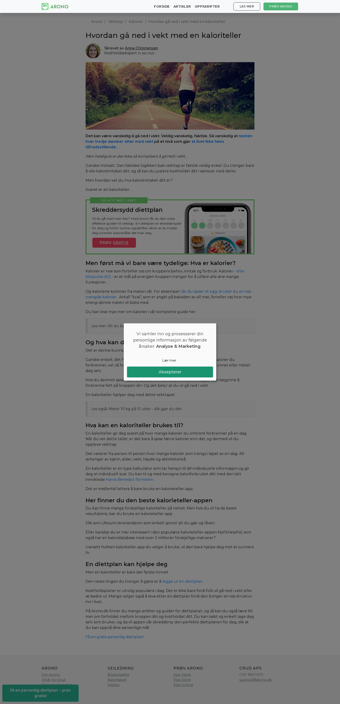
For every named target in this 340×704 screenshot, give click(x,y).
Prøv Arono (280, 6)
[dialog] (170, 352)
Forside (162, 6)
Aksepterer (170, 372)
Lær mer (169, 360)
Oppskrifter (207, 6)
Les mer (247, 6)
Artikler (182, 6)
